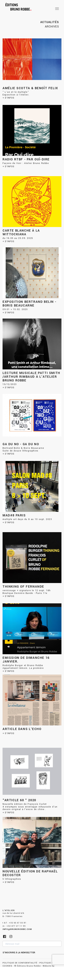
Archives (52, 26)
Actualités (49, 22)
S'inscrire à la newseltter (19, 952)
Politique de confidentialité (20, 962)
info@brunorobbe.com (17, 929)
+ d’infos (8, 97)
